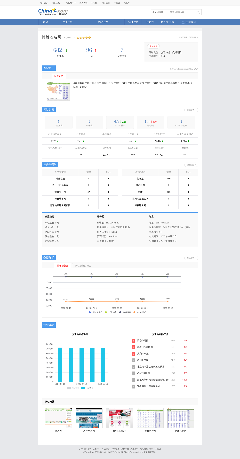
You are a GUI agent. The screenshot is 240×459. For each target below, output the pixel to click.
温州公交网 (143, 360)
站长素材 (70, 3)
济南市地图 (143, 340)
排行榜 (150, 21)
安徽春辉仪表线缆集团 (148, 386)
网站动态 (144, 449)
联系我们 (96, 449)
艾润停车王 (143, 353)
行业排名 (67, 21)
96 (89, 50)
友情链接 (115, 449)
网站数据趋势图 (83, 265)
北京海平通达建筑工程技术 (151, 366)
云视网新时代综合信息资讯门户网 (153, 381)
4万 (117, 121)
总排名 (60, 56)
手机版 (158, 449)
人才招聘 (134, 449)
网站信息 (153, 46)
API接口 (94, 3)
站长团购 (106, 3)
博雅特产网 (150, 431)
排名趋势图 (62, 265)
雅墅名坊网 (89, 431)
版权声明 (125, 449)
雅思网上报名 (120, 431)
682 (58, 50)
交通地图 (121, 56)
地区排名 (103, 21)
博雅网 (58, 431)
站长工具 (56, 3)
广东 (91, 56)
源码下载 (83, 3)
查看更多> (191, 110)
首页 (45, 21)
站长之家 (44, 3)
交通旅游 (165, 52)
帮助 (151, 449)
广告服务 (106, 449)
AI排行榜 (133, 21)
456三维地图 (143, 373)
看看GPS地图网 (145, 347)
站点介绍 (58, 76)
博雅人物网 (180, 431)
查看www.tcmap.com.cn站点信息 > (184, 69)
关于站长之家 (85, 449)
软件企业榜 (167, 21)
